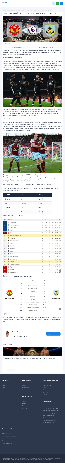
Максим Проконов (19, 331)
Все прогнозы (5, 390)
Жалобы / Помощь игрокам (50, 408)
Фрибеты (24, 408)
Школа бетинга (47, 385)
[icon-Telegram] (13, 370)
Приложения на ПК (7, 443)
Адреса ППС (46, 394)
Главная (5, 10)
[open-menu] (61, 3)
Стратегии (45, 392)
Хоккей (4, 387)
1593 (56, 43)
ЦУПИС (24, 385)
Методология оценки (48, 422)
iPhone (3, 440)
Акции (24, 401)
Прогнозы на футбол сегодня (14, 10)
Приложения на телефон (9, 436)
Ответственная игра (48, 415)
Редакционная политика (49, 420)
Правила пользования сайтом (51, 410)
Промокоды (25, 406)
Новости (45, 390)
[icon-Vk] (9, 370)
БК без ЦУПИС (26, 387)
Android (4, 438)
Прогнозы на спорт (17, 47)
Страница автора (53, 334)
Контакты (45, 406)
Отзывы (24, 390)
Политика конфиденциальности (51, 413)
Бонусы (24, 403)
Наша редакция (47, 417)
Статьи (45, 387)
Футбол (4, 385)
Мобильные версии (7, 433)
